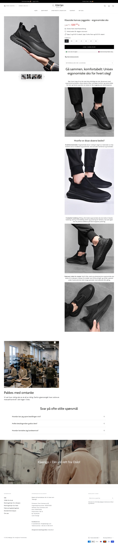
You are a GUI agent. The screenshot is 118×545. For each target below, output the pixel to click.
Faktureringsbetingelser (11, 508)
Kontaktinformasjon (10, 511)
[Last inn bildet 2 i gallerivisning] (28, 76)
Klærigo (10, 537)
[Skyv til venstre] (19, 76)
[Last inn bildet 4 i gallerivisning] (39, 76)
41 (81, 41)
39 (71, 41)
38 (66, 41)
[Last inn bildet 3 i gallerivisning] (34, 76)
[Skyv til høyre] (44, 76)
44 (96, 41)
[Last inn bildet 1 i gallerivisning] (23, 76)
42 (86, 41)
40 (76, 41)
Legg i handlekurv (89, 47)
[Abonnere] (113, 498)
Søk (5, 498)
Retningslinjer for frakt (11, 505)
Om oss (6, 513)
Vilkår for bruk (8, 500)
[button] (105, 6)
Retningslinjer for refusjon (12, 503)
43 (91, 41)
